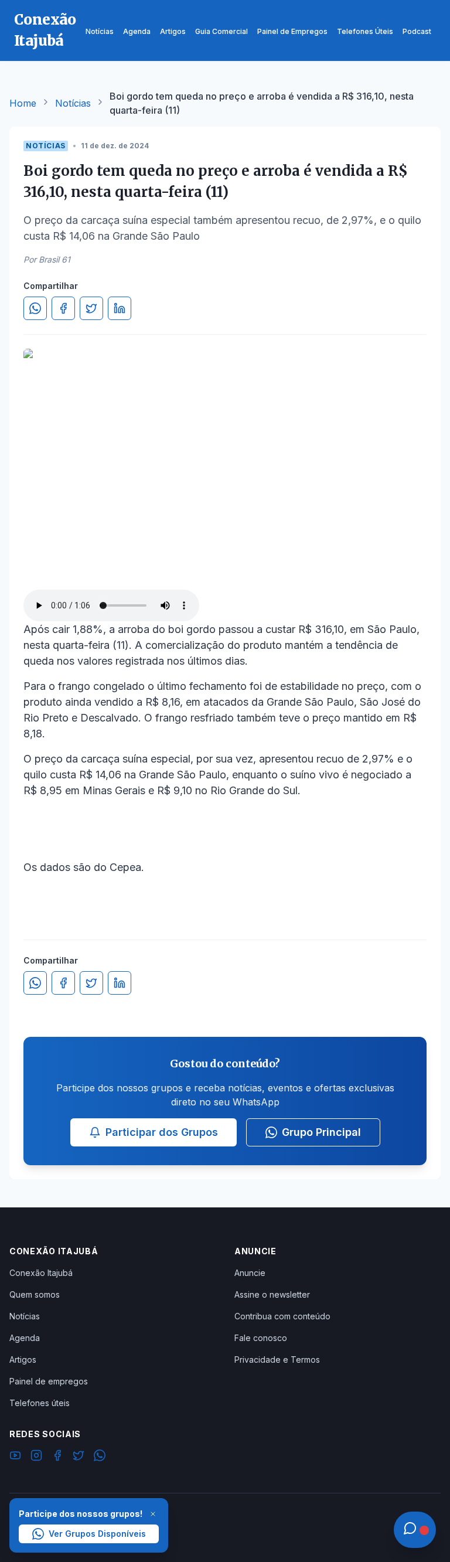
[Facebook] (57, 1457)
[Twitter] (78, 1457)
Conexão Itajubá (41, 1273)
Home (22, 103)
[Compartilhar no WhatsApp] (35, 308)
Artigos (22, 1359)
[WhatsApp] (99, 1457)
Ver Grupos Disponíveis (97, 1534)
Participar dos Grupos (161, 1132)
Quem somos (34, 1294)
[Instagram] (36, 1457)
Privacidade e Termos (277, 1359)
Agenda (24, 1338)
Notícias (73, 103)
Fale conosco (260, 1338)
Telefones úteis (39, 1403)
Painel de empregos (48, 1381)
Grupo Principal (321, 1132)
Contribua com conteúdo (282, 1316)
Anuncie (249, 1273)
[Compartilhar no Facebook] (63, 308)
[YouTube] (15, 1457)
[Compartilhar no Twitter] (91, 308)
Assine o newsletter (272, 1294)
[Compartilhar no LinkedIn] (119, 308)
